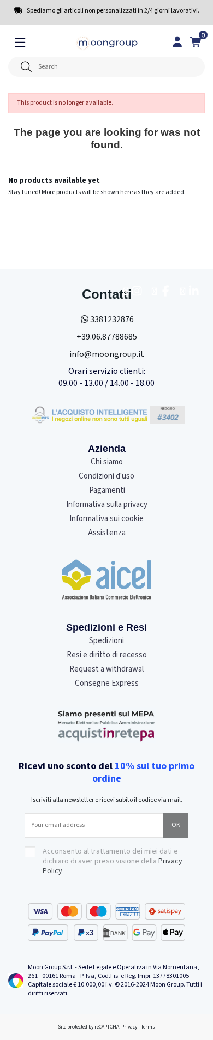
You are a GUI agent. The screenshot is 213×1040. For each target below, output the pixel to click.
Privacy (129, 1027)
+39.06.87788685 (106, 337)
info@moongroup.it (106, 354)
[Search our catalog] (26, 67)
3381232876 (112, 319)
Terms (148, 1027)
